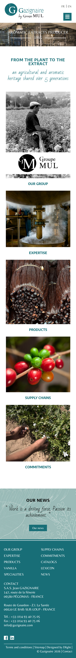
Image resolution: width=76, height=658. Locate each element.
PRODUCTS (12, 562)
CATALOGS (49, 562)
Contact (67, 651)
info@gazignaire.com (18, 625)
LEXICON (47, 568)
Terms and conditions (19, 647)
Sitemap (39, 647)
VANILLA (10, 568)
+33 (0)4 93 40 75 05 (25, 617)
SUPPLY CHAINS (52, 549)
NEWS (45, 574)
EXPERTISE (12, 556)
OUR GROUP (13, 549)
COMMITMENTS (53, 556)
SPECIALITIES (14, 574)
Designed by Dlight (59, 647)
